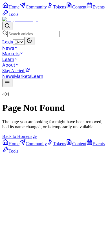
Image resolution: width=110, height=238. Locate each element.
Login (7, 41)
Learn (8, 59)
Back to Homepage (19, 136)
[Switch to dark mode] (29, 41)
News (8, 48)
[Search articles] (7, 26)
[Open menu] (7, 83)
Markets (10, 53)
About (8, 65)
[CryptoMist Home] (20, 19)
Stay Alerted (13, 70)
